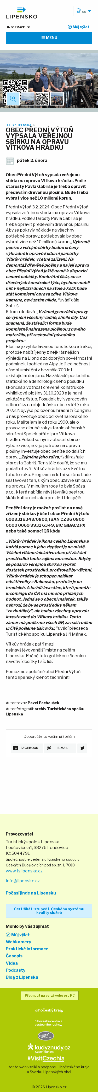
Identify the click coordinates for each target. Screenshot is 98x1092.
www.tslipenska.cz (24, 871)
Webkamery (18, 942)
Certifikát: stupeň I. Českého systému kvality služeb (49, 911)
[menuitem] (82, 11)
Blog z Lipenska (19, 125)
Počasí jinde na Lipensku (31, 893)
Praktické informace (27, 949)
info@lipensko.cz (23, 880)
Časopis (14, 956)
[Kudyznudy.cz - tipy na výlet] (49, 1047)
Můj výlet (20, 934)
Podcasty (15, 970)
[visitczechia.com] (46, 1058)
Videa (12, 963)
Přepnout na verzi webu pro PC (50, 995)
